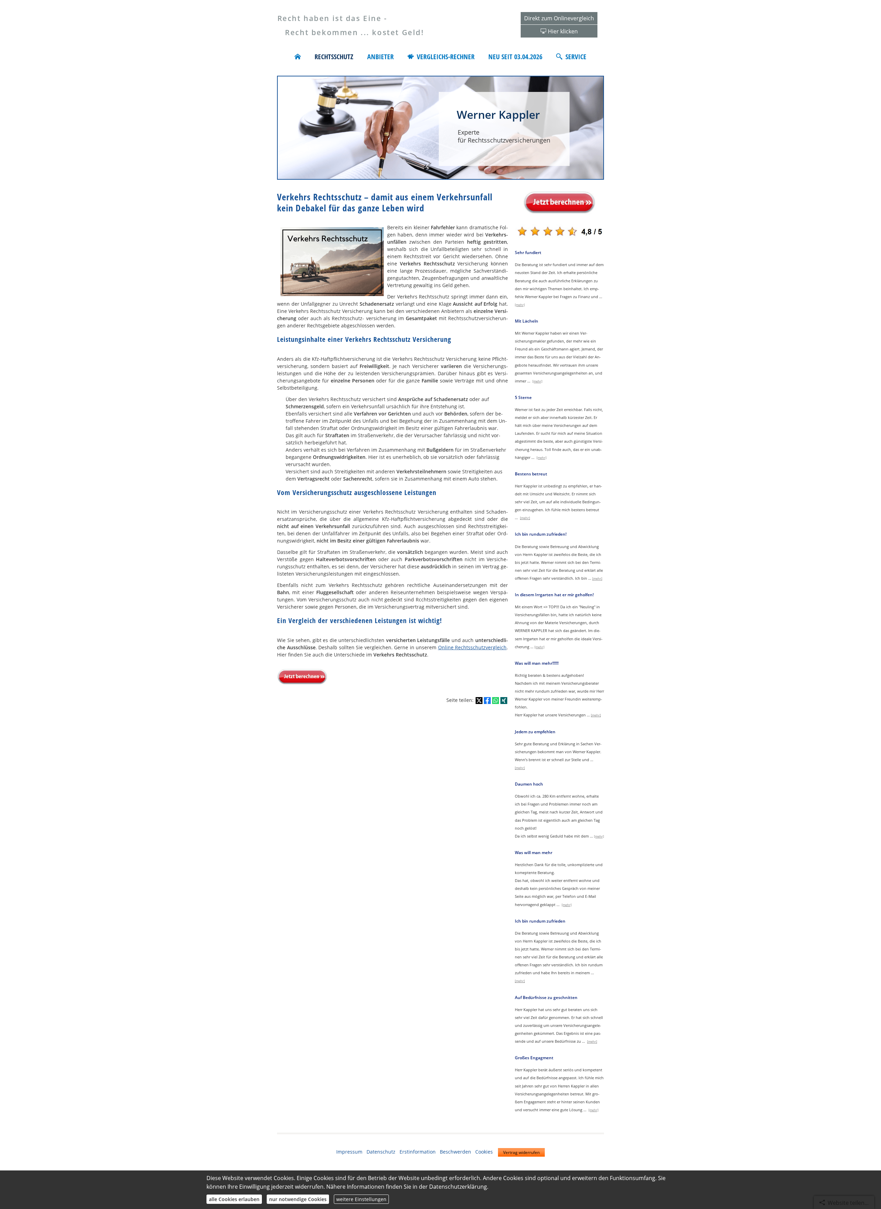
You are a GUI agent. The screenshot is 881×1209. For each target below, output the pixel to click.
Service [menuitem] (575, 56)
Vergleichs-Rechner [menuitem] (446, 56)
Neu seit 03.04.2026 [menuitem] (515, 56)
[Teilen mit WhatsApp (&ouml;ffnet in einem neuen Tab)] (495, 700)
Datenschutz (381, 1151)
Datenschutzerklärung (458, 1186)
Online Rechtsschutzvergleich (472, 647)
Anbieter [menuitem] (380, 56)
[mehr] (520, 305)
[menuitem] (298, 56)
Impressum (349, 1151)
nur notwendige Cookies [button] (298, 1199)
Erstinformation (418, 1151)
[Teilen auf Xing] (503, 700)
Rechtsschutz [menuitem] (334, 56)
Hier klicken (563, 31)
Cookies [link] (484, 1151)
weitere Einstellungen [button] (361, 1199)
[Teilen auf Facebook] (487, 700)
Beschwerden (455, 1151)
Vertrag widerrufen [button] (521, 1152)
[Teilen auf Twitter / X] (479, 700)
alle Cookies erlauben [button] (234, 1199)
